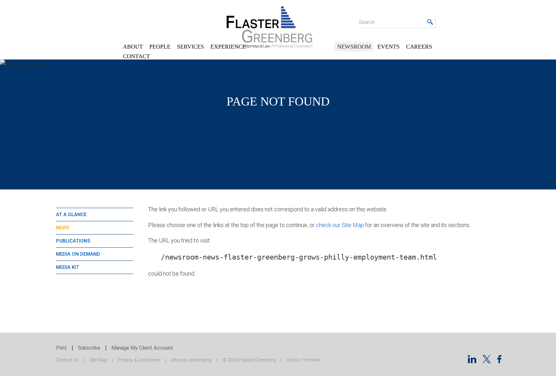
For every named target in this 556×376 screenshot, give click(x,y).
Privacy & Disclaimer (139, 360)
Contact (136, 56)
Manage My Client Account (142, 348)
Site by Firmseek (303, 360)
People (160, 46)
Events (388, 46)
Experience (228, 46)
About (133, 46)
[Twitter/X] (487, 361)
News (63, 228)
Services (190, 46)
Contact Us (67, 360)
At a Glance (71, 214)
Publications (73, 241)
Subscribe (89, 348)
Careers (419, 46)
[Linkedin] (472, 361)
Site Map (98, 360)
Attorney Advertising (191, 360)
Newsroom (354, 46)
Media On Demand (78, 254)
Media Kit (67, 267)
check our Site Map (340, 225)
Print (61, 348)
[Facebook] (499, 361)
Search (367, 22)
